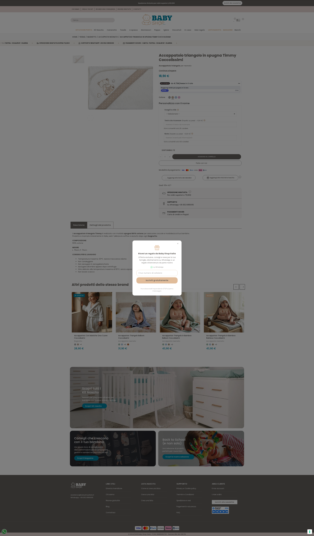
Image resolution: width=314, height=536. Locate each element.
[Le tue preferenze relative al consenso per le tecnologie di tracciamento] (309, 531)
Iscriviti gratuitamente (157, 280)
